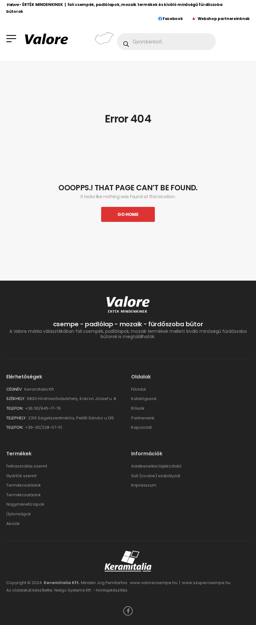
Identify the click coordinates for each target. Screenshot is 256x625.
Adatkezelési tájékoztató (156, 466)
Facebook (172, 18)
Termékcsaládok (23, 485)
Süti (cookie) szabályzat (155, 476)
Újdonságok (18, 514)
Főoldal (138, 389)
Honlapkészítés (111, 590)
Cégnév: (14, 389)
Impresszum (143, 485)
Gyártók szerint (21, 476)
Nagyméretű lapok (25, 504)
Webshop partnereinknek (224, 18)
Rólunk (138, 408)
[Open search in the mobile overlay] (166, 41)
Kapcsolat (141, 427)
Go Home (128, 214)
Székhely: (15, 399)
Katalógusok (144, 399)
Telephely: (16, 418)
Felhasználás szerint (26, 466)
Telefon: (14, 408)
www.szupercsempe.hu (206, 583)
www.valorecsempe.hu (153, 583)
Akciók (13, 524)
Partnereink (143, 418)
